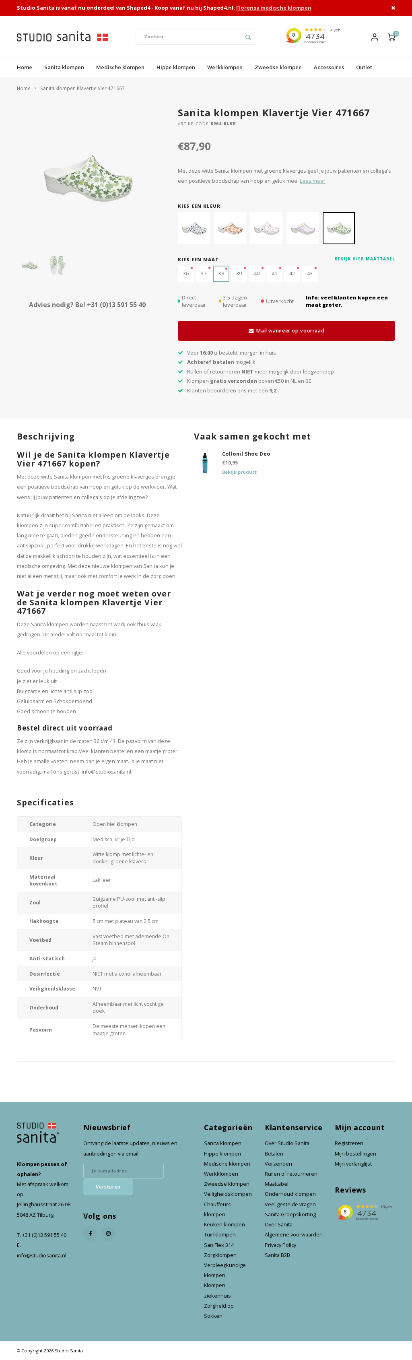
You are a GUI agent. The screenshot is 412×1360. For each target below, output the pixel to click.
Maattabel (276, 1183)
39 (239, 273)
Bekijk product (239, 472)
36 (186, 273)
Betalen (274, 1153)
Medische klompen (120, 67)
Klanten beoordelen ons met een (231, 390)
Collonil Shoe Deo (246, 453)
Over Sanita (279, 1224)
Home (24, 67)
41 (274, 273)
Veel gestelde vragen (290, 1204)
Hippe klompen (176, 67)
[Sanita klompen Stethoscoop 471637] (266, 228)
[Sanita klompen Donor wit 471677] (194, 228)
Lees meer (312, 180)
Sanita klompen (64, 67)
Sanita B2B (277, 1255)
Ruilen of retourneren (291, 1173)
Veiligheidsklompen (228, 1194)
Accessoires (329, 67)
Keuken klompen (224, 1224)
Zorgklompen (220, 1255)
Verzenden (278, 1163)
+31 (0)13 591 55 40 (116, 304)
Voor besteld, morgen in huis (231, 352)
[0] (391, 37)
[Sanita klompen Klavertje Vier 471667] (339, 228)
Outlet (364, 67)
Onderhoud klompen (290, 1194)
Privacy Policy (280, 1245)
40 (257, 273)
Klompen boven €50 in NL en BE (249, 380)
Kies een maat (198, 259)
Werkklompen (225, 67)
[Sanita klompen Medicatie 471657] (302, 228)
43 (310, 273)
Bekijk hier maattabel (365, 259)
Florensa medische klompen (273, 7)
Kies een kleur (199, 206)
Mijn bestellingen (355, 1153)
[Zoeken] (248, 37)
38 (221, 273)
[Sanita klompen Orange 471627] (230, 228)
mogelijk (221, 361)
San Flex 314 (219, 1245)
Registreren (349, 1143)
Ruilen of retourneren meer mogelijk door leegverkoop (260, 371)
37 (203, 273)
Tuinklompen (220, 1234)
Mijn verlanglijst (353, 1163)
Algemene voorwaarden (294, 1234)
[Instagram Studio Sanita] (108, 1234)
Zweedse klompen (278, 67)
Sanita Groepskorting (290, 1214)
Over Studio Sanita (287, 1143)
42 (292, 273)
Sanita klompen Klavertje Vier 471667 (82, 88)
